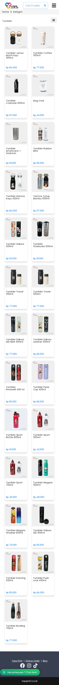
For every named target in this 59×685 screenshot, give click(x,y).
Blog (45, 660)
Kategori (17, 11)
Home (5, 11)
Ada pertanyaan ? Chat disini (22, 672)
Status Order (33, 660)
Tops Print (17, 660)
